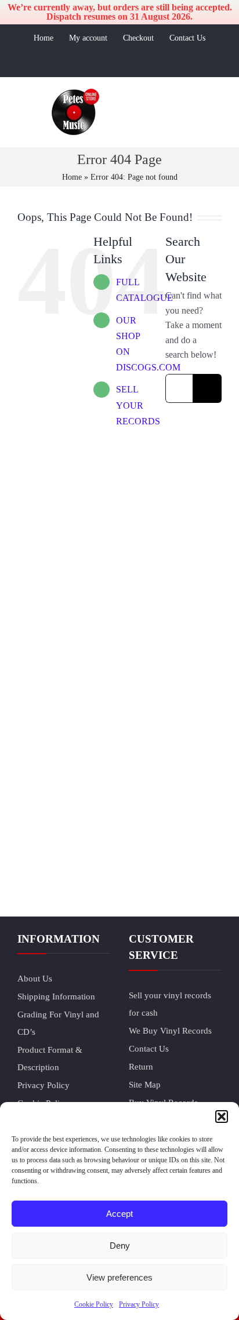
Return (141, 1066)
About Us (34, 978)
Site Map (145, 1084)
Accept (119, 1214)
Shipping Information (56, 996)
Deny (120, 1245)
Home (72, 177)
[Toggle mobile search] (196, 132)
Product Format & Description (49, 1058)
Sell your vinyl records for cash (170, 1004)
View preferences (119, 1277)
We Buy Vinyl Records (170, 1030)
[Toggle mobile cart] (175, 132)
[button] (221, 1116)
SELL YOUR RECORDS (138, 405)
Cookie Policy (93, 1304)
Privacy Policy (139, 1304)
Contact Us (149, 1048)
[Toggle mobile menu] (217, 132)
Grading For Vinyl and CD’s (58, 1023)
